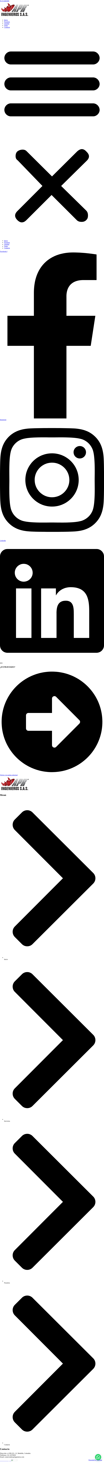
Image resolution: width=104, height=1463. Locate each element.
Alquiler (6, 24)
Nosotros (7, 22)
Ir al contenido (4, 1)
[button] (52, 134)
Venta (6, 25)
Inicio (6, 20)
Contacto (7, 27)
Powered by (95, 1460)
